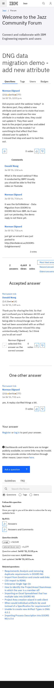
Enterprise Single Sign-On (18, 583)
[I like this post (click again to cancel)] (36, 151)
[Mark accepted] (4, 345)
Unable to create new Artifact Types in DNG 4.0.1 (27, 611)
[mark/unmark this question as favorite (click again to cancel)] (4, 151)
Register (6, 432)
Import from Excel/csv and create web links (27, 577)
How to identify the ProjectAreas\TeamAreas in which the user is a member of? (28, 589)
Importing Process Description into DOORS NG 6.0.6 (27, 617)
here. (32, 457)
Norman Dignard (11, 90)
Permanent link (9, 294)
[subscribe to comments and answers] (4, 529)
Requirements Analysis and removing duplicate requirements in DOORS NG (24, 572)
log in (17, 432)
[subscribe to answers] (4, 523)
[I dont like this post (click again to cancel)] (42, 151)
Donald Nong (11, 166)
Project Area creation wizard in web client (26, 599)
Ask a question (12, 469)
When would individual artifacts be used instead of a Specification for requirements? (27, 604)
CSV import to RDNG (15, 580)
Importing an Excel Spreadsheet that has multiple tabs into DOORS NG (26, 595)
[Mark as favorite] (4, 151)
